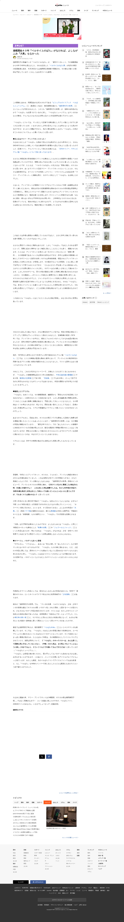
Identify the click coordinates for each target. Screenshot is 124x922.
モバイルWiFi (41, 890)
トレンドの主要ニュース (69, 837)
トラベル (68, 861)
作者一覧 (100, 855)
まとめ (15, 861)
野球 (35, 855)
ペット (57, 861)
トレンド (53, 10)
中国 (14, 869)
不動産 (97, 890)
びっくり (58, 853)
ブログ (90, 887)
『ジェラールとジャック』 (63, 527)
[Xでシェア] (42, 756)
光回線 (26, 890)
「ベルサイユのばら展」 (57, 65)
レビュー (47, 853)
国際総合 (15, 866)
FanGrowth (47, 887)
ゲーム (47, 858)
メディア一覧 (102, 858)
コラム (71, 10)
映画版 (53, 511)
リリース (100, 853)
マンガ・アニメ (49, 855)
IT (45, 861)
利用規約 (46, 905)
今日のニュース (107, 10)
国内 (22, 10)
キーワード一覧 (102, 861)
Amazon (85, 302)
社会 (14, 853)
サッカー (36, 858)
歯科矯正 (102, 890)
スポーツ (44, 10)
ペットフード (52, 893)
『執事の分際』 (42, 527)
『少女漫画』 (66, 594)
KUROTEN (25, 887)
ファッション (49, 866)
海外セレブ (27, 861)
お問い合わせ (82, 905)
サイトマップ (102, 866)
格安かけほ (33, 890)
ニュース (14, 10)
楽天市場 (92, 302)
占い (67, 890)
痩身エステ (65, 893)
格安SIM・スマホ (105, 887)
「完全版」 (47, 378)
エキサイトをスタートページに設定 (62, 900)
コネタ (57, 855)
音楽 (25, 858)
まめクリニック (56, 887)
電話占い (95, 887)
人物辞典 (100, 863)
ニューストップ (99, 5)
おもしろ (62, 10)
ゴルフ (36, 861)
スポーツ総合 (38, 853)
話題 (78, 855)
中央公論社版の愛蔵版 (64, 375)
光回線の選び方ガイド (36, 887)
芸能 (35, 10)
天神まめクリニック (67, 887)
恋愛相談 (62, 890)
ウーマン (72, 890)
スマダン (68, 853)
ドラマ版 (27, 511)
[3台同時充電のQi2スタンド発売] (61, 817)
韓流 (25, 863)
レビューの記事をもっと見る (68, 793)
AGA (59, 893)
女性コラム (69, 855)
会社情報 (40, 905)
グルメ (47, 863)
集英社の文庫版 (25, 378)
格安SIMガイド (19, 890)
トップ (16, 802)
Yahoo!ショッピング (103, 302)
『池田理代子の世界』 (65, 106)
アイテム (83, 887)
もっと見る (106, 293)
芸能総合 (26, 853)
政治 (14, 858)
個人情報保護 (68, 905)
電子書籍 (72, 893)
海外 (29, 10)
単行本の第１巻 (20, 617)
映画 (25, 855)
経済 (14, 855)
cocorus (49, 890)
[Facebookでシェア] (49, 756)
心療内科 (77, 887)
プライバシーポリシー (57, 905)
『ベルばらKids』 (49, 627)
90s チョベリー (70, 863)
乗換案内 (90, 890)
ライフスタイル (70, 858)
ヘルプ (100, 869)
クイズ (86, 10)
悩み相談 (55, 890)
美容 (108, 890)
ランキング (95, 10)
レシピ (78, 890)
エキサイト (108, 5)
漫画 (78, 10)
